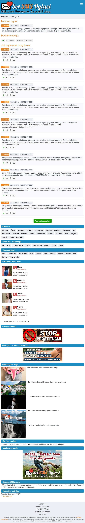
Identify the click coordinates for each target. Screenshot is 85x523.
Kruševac (57, 230)
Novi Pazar (6, 234)
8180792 (6, 185)
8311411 (6, 137)
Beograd (5, 230)
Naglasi (11, 40)
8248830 (6, 154)
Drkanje (38, 254)
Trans (61, 245)
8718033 (6, 67)
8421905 (6, 119)
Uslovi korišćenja (42, 509)
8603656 (6, 102)
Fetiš (45, 254)
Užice (67, 234)
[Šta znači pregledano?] (3, 60)
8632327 (6, 84)
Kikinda (29, 230)
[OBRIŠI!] (10, 60)
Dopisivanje (23, 254)
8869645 (6, 49)
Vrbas (12, 237)
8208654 (6, 170)
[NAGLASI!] (7, 60)
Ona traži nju (37, 245)
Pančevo (24, 234)
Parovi (46, 245)
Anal (3, 254)
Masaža (61, 254)
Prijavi (29, 40)
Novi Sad (16, 234)
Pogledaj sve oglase (42, 221)
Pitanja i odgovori (42, 506)
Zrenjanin (19, 237)
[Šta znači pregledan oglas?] (3, 40)
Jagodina (21, 230)
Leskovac (66, 230)
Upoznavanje (14, 257)
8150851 (6, 203)
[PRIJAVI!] (13, 60)
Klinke (68, 254)
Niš (74, 230)
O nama (42, 514)
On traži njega (18, 245)
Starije (4, 257)
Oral (74, 254)
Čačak (13, 230)
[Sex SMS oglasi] (26, 7)
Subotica (59, 234)
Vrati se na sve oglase (10, 17)
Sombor (50, 234)
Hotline (52, 254)
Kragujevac (39, 230)
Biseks (27, 245)
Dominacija (12, 254)
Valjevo (73, 234)
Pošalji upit (7, 496)
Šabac (32, 234)
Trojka (54, 245)
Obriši (20, 40)
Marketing (42, 504)
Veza (31, 254)
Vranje (4, 237)
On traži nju (6, 245)
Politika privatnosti (42, 512)
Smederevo (41, 234)
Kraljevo (49, 230)
